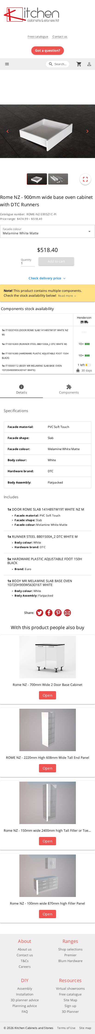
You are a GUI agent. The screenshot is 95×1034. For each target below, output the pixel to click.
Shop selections (70, 949)
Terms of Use (66, 1028)
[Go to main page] (49, 15)
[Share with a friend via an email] (67, 612)
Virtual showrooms (70, 988)
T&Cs (25, 961)
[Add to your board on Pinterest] (58, 612)
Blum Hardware (70, 961)
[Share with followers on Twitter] (39, 612)
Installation (24, 994)
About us (25, 949)
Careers (25, 966)
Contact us (59, 37)
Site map (85, 1028)
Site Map (70, 1000)
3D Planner (70, 1011)
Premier (70, 955)
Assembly (24, 988)
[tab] (21, 389)
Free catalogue (38, 37)
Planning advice (24, 1006)
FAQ (25, 1011)
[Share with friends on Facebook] (49, 612)
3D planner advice (25, 1000)
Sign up (70, 1006)
